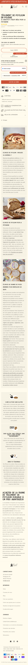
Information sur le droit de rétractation (13, 625)
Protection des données (9, 628)
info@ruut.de (6, 580)
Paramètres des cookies (9, 631)
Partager (5, 120)
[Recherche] (22, 6)
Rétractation (6, 635)
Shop (4, 589)
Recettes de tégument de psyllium (11, 606)
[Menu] (2, 6)
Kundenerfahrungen (8, 609)
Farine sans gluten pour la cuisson (11, 602)
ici (9, 418)
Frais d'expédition (11, 25)
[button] (4, 24)
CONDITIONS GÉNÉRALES (10, 621)
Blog (4, 595)
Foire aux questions (8, 599)
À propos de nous (7, 592)
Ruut (6, 662)
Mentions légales (7, 618)
